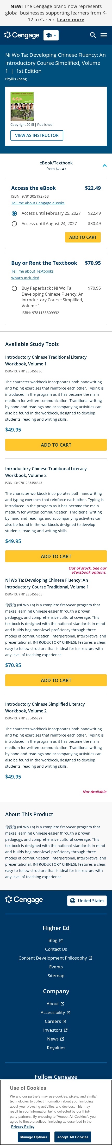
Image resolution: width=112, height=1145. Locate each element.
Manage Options (33, 1136)
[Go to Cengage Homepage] (21, 34)
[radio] (14, 213)
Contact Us (56, 949)
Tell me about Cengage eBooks (38, 203)
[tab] (56, 166)
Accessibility (53, 1012)
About (53, 1004)
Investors (53, 1030)
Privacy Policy (22, 1126)
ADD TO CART (83, 237)
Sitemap (56, 976)
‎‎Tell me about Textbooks (32, 271)
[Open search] (93, 35)
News (53, 1039)
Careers (53, 1021)
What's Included (25, 278)
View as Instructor (37, 135)
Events (56, 967)
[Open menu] (103, 35)
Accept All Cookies (72, 1136)
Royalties (56, 1048)
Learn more (70, 19)
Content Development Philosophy (53, 958)
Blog (53, 940)
